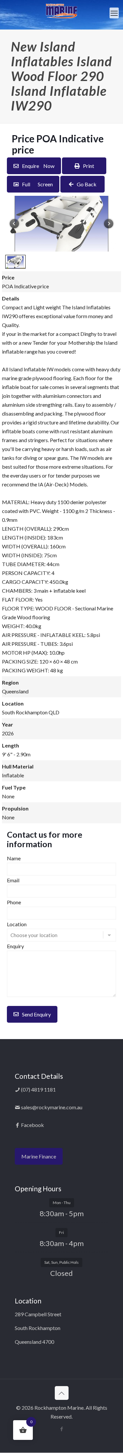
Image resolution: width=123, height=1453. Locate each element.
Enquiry (15, 946)
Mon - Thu (62, 1202)
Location (17, 924)
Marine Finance (38, 1156)
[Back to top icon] (62, 1393)
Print (88, 166)
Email (13, 880)
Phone (14, 902)
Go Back (86, 184)
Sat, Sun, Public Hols (61, 1262)
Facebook (32, 1125)
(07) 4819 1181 (38, 1089)
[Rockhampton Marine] (61, 10)
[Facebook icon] (61, 1429)
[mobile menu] (114, 13)
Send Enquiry (36, 1014)
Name (14, 858)
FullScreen (37, 184)
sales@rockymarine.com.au (51, 1107)
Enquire (38, 166)
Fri (61, 1232)
